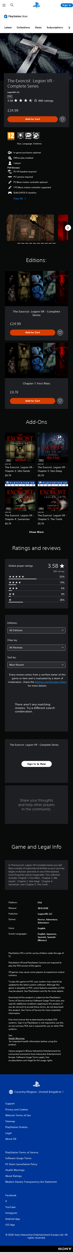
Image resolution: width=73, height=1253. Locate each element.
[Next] (68, 228)
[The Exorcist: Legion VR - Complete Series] (30, 228)
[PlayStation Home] (36, 5)
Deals (38, 27)
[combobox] (36, 630)
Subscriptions (55, 27)
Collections (23, 27)
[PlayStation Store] (16, 16)
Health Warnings (17, 1038)
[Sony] (65, 1251)
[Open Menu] (4, 5)
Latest (8, 27)
